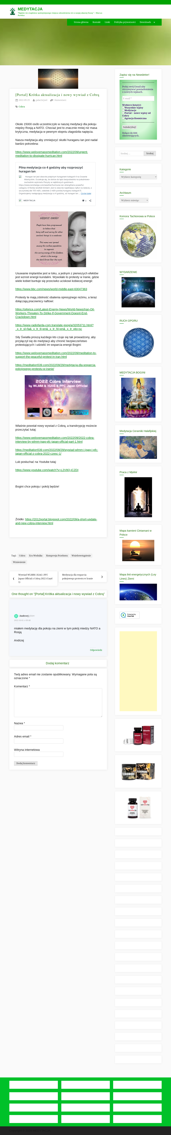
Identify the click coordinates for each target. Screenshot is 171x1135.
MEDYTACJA (30, 9)
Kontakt (97, 22)
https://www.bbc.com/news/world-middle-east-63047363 (51, 289)
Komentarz (22, 686)
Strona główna (81, 22)
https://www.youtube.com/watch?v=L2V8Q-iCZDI (46, 470)
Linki (107, 22)
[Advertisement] (138, 671)
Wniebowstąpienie (81, 555)
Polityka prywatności (125, 22)
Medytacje (130, 110)
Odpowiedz (96, 650)
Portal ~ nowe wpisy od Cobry (136, 114)
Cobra (22, 106)
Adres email (22, 736)
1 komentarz (59, 100)
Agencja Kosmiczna (135, 118)
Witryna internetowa (27, 749)
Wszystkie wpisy (133, 107)
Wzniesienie (19, 562)
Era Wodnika (35, 555)
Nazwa (19, 723)
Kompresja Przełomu (57, 555)
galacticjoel (41, 100)
